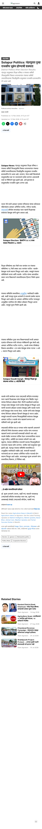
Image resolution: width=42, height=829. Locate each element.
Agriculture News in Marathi (22, 513)
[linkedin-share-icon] (16, 125)
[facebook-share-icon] (12, 125)
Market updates (29, 518)
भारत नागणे (4, 112)
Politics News (6, 540)
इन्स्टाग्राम (27, 526)
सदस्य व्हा (9, 505)
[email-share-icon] (20, 125)
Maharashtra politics (23, 537)
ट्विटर (21, 526)
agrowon (12, 537)
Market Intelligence (16, 518)
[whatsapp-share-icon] (3, 125)
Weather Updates (21, 520)
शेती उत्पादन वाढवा (8, 8)
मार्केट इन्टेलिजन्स (30, 8)
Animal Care (10, 520)
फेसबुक (17, 526)
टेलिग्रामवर (34, 526)
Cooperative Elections (19, 540)
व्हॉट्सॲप (3, 529)
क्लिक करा (37, 509)
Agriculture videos (7, 515)
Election (4, 537)
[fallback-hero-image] (9, 607)
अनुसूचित (23, 293)
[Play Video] (21, 474)
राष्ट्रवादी (4, 210)
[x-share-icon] (7, 125)
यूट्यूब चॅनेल (31, 529)
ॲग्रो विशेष (19, 8)
